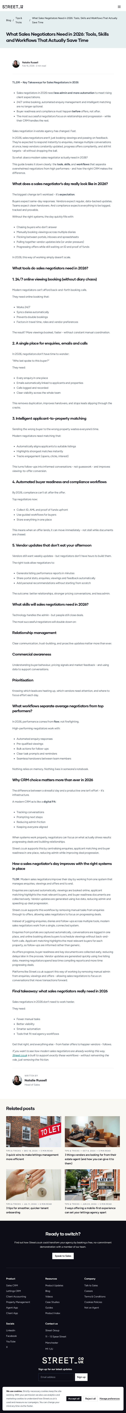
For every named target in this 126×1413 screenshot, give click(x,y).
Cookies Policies (93, 1302)
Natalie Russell (30, 62)
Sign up (81, 1377)
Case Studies (52, 1302)
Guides (49, 1307)
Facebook (11, 1335)
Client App (12, 1313)
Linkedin (10, 1330)
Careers (88, 1291)
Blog (8, 20)
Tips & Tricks (19, 20)
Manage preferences (110, 1398)
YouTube (11, 1341)
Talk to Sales (91, 1285)
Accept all (74, 1398)
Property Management (18, 1302)
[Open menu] (119, 6)
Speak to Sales (63, 1255)
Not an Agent (91, 1307)
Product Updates (54, 1285)
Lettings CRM (13, 1291)
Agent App (12, 1307)
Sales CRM (12, 1285)
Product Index (52, 1313)
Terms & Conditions (94, 1296)
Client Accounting (16, 1296)
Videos (49, 1296)
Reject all (90, 1398)
